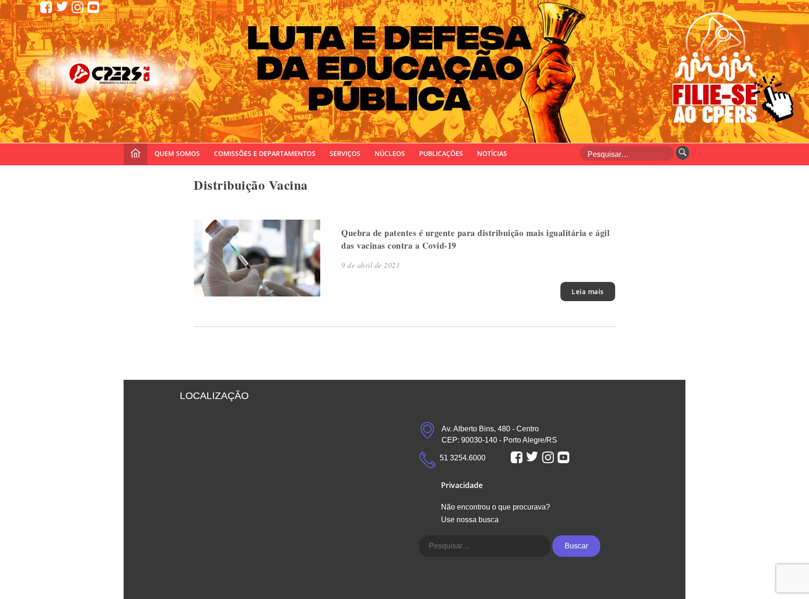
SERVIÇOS (345, 153)
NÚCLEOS (390, 153)
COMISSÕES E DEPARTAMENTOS (265, 153)
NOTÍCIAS (492, 153)
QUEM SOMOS (177, 153)
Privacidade (462, 485)
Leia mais (588, 291)
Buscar (576, 546)
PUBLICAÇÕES (441, 153)
